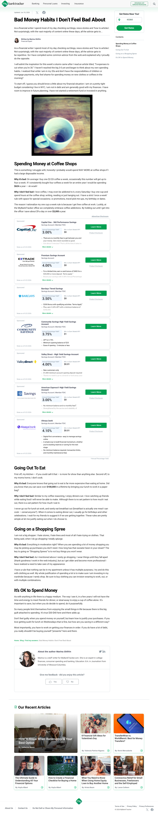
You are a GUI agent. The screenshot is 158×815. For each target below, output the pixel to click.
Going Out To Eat (122, 50)
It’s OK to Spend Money (124, 57)
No (71, 682)
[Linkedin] (103, 651)
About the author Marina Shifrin (54, 651)
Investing (65, 3)
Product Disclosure (96, 233)
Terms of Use (119, 806)
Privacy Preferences (146, 806)
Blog (22, 640)
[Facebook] (152, 809)
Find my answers (31, 640)
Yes (55, 682)
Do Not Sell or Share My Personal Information (53, 808)
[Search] (154, 3)
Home (16, 640)
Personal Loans (50, 3)
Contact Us (23, 808)
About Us (9, 808)
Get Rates (129, 28)
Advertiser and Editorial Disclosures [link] (139, 3)
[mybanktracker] (12, 4)
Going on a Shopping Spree (126, 54)
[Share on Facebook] (44, 12)
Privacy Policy (132, 806)
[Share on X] (37, 12)
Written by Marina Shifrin (31, 39)
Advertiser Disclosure (100, 216)
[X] (147, 809)
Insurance (79, 3)
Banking (35, 3)
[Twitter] (100, 651)
